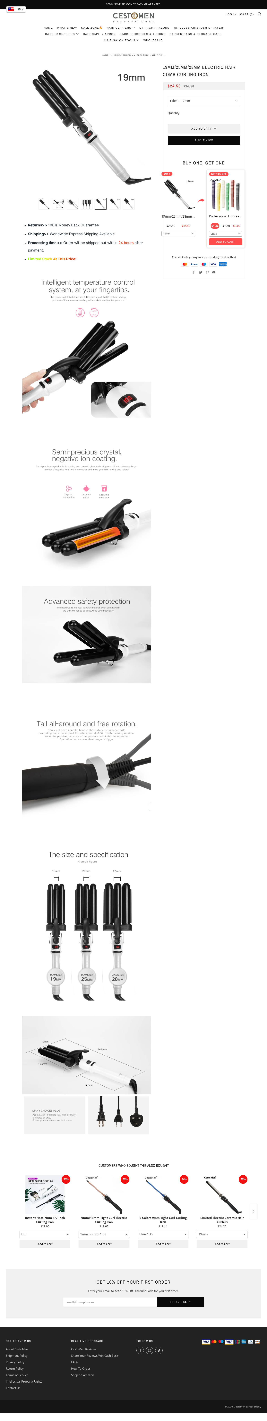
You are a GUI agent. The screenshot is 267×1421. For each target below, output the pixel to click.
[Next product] (253, 1211)
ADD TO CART (225, 241)
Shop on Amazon (82, 1375)
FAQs (74, 1362)
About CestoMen (17, 1349)
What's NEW (67, 27)
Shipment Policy (17, 1355)
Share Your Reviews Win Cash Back (94, 1355)
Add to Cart (45, 1244)
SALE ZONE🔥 (92, 27)
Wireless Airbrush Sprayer (198, 27)
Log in (231, 14)
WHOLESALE (153, 40)
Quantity (173, 113)
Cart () (247, 14)
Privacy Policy (15, 1362)
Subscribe (178, 1302)
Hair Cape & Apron (99, 34)
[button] (44, 204)
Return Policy (15, 1368)
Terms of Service (17, 1375)
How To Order (80, 1368)
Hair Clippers (119, 27)
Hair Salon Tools (119, 40)
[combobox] (178, 233)
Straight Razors (154, 27)
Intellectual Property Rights (24, 1381)
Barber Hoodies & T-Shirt (142, 34)
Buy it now (204, 140)
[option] (86, 128)
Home (48, 27)
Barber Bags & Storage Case (195, 34)
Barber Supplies (60, 34)
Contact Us (13, 1388)
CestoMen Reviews (83, 1349)
